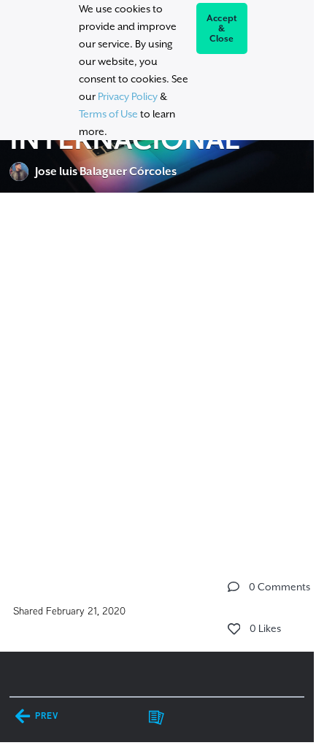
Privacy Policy (128, 96)
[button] (233, 587)
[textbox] (156, 379)
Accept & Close (222, 28)
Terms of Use (108, 114)
